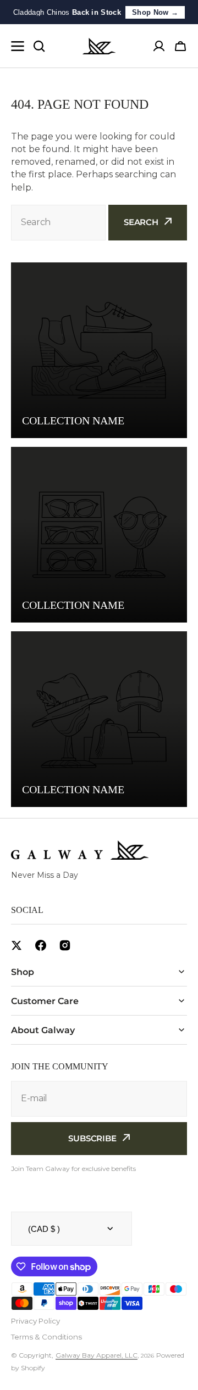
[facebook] (41, 945)
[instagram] (65, 945)
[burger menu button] (17, 46)
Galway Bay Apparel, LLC (97, 1355)
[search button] (39, 46)
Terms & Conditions (46, 1336)
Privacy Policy (35, 1320)
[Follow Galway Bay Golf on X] (16, 945)
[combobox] (58, 222)
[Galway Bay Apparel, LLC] (99, 46)
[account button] (159, 46)
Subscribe (92, 1138)
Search (141, 222)
